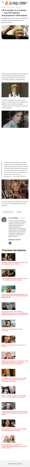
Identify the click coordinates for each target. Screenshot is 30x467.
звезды (19, 212)
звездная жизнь (8, 212)
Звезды (4, 7)
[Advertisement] (15, 56)
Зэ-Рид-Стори (17, 3)
